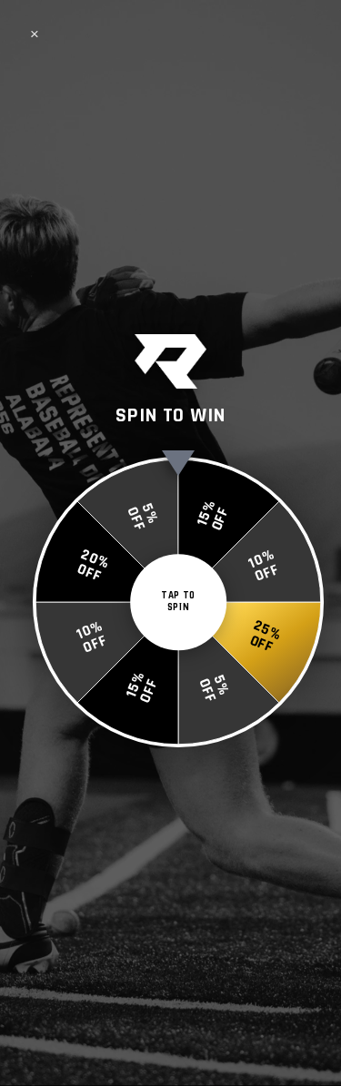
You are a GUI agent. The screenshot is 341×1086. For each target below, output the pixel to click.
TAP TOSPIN (178, 601)
